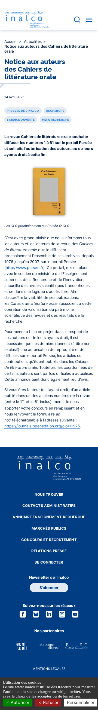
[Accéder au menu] (89, 19)
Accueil (11, 41)
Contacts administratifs (49, 505)
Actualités (33, 41)
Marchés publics (49, 528)
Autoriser (19, 702)
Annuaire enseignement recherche (49, 517)
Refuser (50, 702)
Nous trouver (49, 494)
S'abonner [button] (49, 587)
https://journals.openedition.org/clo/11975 (42, 426)
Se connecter (49, 562)
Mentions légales (49, 669)
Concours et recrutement (48, 540)
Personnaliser (80, 702)
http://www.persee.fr (24, 267)
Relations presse (49, 551)
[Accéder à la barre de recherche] (77, 19)
